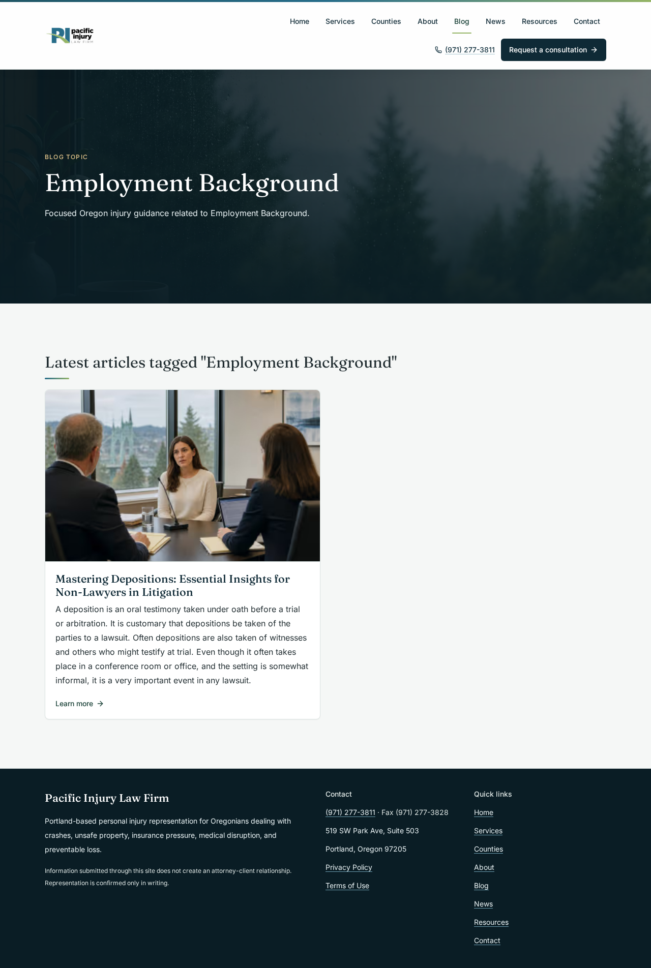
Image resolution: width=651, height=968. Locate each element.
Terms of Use (347, 885)
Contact (587, 21)
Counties (386, 21)
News (496, 21)
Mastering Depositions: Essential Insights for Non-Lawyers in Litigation (172, 585)
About (428, 21)
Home (299, 21)
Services (340, 21)
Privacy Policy (349, 867)
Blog (461, 21)
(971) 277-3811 (470, 49)
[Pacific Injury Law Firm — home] (70, 35)
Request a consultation (548, 49)
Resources (539, 21)
